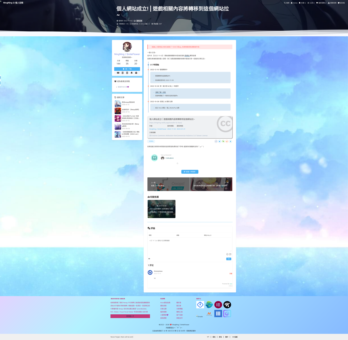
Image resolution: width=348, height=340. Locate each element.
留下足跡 (179, 315)
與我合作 (179, 318)
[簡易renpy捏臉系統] (118, 103)
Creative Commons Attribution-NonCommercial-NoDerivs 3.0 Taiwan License (179, 135)
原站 (220, 337)
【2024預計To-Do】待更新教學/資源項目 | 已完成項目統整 (130, 117)
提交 (229, 259)
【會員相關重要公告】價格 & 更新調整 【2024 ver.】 (130, 133)
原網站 (187, 56)
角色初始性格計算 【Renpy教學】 (130, 125)
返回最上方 (130, 316)
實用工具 (179, 312)
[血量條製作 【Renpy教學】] (118, 111)
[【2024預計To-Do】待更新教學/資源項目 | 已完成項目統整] (118, 118)
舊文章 (178, 306)
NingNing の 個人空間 (13, 3)
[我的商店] (136, 73)
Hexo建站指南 (165, 303)
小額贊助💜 (164, 315)
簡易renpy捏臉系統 (128, 102)
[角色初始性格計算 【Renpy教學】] (118, 126)
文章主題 (163, 309)
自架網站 (151, 141)
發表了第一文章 (161, 92)
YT (208, 337)
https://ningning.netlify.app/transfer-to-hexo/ (165, 123)
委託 (214, 337)
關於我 (178, 303)
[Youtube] (118, 73)
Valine (231, 283)
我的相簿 (163, 312)
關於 (226, 337)
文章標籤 (179, 309)
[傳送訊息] (131, 73)
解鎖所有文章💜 (123, 87)
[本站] (127, 73)
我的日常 (139, 21)
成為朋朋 (163, 318)
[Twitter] (122, 73)
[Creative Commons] (150, 135)
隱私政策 (163, 306)
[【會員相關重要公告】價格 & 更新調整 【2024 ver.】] (118, 134)
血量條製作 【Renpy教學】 (131, 109)
